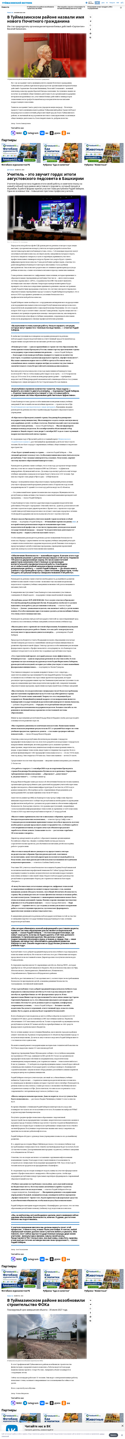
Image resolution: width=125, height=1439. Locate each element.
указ (74, 521)
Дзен (102, 2)
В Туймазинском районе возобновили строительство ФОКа (40, 7)
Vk (97, 3)
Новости (5, 7)
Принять (113, 1435)
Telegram (112, 2)
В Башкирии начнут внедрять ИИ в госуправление (100, 7)
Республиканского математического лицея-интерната (33, 407)
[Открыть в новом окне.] (16, 133)
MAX (118, 2)
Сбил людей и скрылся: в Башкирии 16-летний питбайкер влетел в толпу (71, 7)
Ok (107, 2)
